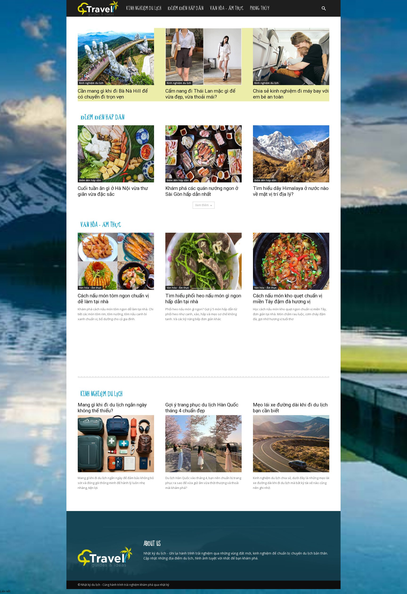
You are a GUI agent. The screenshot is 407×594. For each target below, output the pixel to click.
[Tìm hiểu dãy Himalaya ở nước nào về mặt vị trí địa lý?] (291, 153)
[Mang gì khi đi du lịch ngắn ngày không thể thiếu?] (116, 443)
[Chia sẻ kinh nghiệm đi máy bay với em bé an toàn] (291, 56)
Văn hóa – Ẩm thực (227, 8)
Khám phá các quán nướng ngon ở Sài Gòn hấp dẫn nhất (201, 191)
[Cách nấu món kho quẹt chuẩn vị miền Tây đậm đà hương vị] (291, 261)
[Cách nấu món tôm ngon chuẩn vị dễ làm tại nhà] (116, 261)
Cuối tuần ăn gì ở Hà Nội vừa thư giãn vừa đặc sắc (113, 191)
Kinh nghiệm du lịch (143, 8)
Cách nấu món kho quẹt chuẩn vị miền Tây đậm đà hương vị (287, 298)
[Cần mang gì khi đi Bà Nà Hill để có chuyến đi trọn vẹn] (116, 56)
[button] (323, 9)
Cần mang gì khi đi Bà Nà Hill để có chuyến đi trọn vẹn (113, 94)
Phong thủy (259, 8)
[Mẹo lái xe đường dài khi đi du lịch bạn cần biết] (291, 443)
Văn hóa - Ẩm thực (101, 224)
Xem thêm (202, 205)
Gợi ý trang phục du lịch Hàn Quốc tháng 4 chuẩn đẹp (201, 407)
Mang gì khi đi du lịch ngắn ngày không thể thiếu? (112, 407)
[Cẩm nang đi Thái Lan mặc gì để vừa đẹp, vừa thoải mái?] (203, 56)
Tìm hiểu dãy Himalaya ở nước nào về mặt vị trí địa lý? (291, 191)
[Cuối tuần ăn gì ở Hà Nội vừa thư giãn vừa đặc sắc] (116, 153)
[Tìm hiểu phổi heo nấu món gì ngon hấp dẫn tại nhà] (203, 261)
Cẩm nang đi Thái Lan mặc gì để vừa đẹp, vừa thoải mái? (200, 94)
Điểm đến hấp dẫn (186, 8)
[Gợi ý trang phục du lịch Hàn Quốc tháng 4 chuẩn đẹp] (203, 443)
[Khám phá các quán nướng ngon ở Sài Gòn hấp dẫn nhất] (203, 153)
